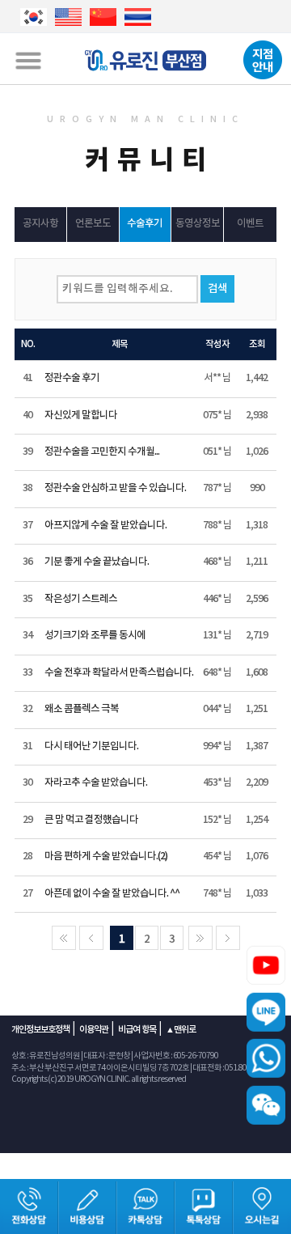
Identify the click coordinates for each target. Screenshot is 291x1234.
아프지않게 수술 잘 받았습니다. (105, 525)
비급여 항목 (137, 1029)
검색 (217, 288)
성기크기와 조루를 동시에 (95, 636)
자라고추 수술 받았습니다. (95, 783)
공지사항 (40, 224)
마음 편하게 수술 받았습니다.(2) (105, 856)
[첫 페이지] (64, 938)
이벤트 (250, 224)
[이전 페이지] (91, 938)
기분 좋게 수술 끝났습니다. (96, 562)
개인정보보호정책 (40, 1029)
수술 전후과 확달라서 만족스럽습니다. (118, 673)
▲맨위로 (181, 1029)
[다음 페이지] (200, 938)
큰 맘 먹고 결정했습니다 (91, 820)
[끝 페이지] (228, 938)
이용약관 (93, 1029)
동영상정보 (197, 224)
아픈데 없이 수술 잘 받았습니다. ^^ (111, 894)
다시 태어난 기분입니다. (91, 746)
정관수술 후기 (71, 378)
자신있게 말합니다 (80, 415)
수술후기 (144, 224)
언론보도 (93, 224)
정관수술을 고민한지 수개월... (101, 452)
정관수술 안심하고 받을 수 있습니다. (115, 488)
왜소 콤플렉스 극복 (81, 709)
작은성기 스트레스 (80, 599)
